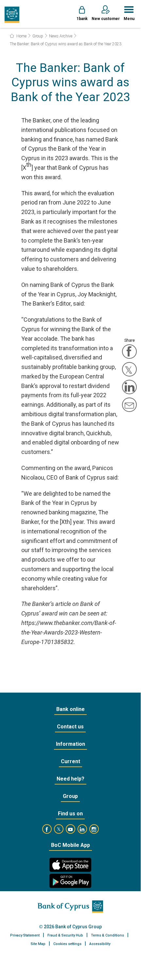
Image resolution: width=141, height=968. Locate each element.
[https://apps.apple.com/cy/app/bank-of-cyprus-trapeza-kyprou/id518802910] (70, 865)
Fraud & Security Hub (65, 935)
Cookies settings (67, 944)
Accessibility (99, 944)
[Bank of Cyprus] (12, 15)
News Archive (60, 36)
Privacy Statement (25, 935)
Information (70, 744)
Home (20, 36)
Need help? (70, 779)
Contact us (70, 726)
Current (70, 761)
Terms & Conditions (107, 935)
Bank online (70, 709)
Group (37, 36)
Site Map (38, 944)
